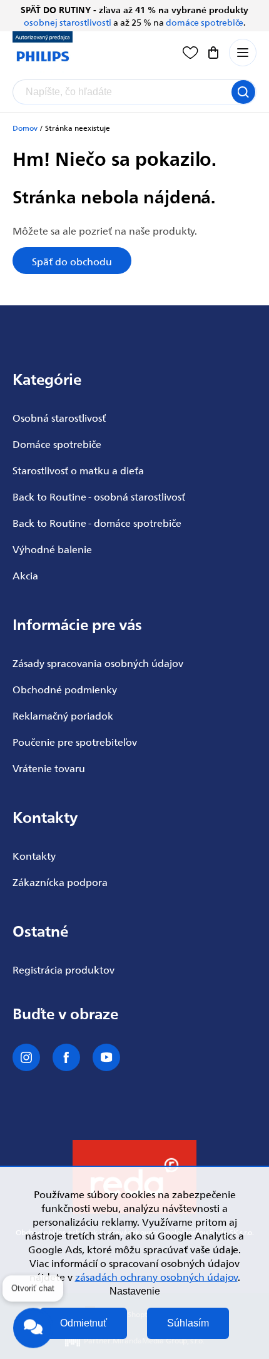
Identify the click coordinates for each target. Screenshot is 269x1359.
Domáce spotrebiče (57, 443)
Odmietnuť (83, 1323)
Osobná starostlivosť (59, 417)
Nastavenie (134, 1291)
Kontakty (34, 855)
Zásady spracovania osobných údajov (98, 662)
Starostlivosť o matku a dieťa (78, 470)
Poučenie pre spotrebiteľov (75, 741)
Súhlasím (188, 1323)
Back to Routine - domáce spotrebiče (97, 522)
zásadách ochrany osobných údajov (156, 1276)
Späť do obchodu (72, 261)
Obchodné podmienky (65, 689)
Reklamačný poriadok (63, 715)
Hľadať (243, 92)
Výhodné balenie (52, 549)
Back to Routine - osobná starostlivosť (99, 496)
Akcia (25, 575)
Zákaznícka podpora (60, 881)
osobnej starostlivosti (67, 22)
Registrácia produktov (63, 969)
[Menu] (242, 52)
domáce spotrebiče (204, 22)
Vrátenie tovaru (49, 768)
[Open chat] (33, 1326)
